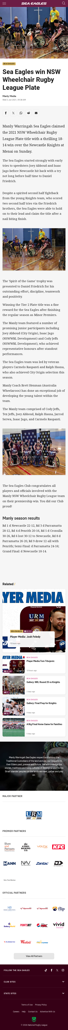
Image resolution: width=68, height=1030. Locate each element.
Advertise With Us (47, 1011)
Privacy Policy (41, 1004)
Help (24, 1011)
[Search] (63, 3)
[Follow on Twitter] (57, 970)
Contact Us (32, 1011)
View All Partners (34, 956)
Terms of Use (27, 1004)
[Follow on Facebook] (51, 970)
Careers (16, 1011)
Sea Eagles (9, 64)
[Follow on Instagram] (63, 970)
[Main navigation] (4, 3)
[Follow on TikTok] (46, 970)
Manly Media (9, 96)
